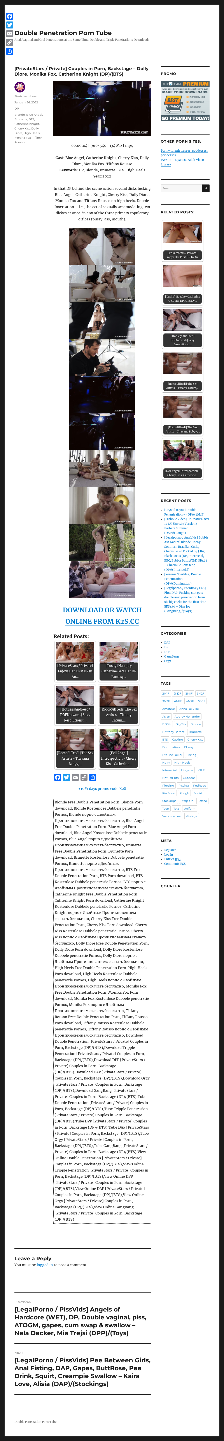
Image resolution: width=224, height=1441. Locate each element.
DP (16, 108)
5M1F (201, 701)
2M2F (177, 693)
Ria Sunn (168, 793)
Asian (166, 716)
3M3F (166, 701)
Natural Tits (170, 778)
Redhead (199, 785)
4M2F (190, 701)
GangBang (171, 656)
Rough (184, 793)
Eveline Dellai (172, 755)
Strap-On (187, 801)
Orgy (167, 661)
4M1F (178, 701)
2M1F (165, 693)
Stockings (169, 801)
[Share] (9, 51)
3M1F (189, 693)
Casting (177, 739)
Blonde (19, 114)
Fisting (191, 755)
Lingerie (187, 770)
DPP (167, 652)
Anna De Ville (189, 709)
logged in (45, 1265)
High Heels (32, 133)
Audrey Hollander (187, 716)
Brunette (20, 119)
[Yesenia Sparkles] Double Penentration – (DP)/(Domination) (182, 579)
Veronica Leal (172, 816)
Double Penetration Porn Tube (63, 33)
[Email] (9, 33)
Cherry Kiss (22, 128)
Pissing (183, 785)
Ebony (188, 747)
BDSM (166, 724)
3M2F (200, 693)
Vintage (191, 816)
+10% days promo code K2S (102, 788)
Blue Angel (34, 114)
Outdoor (189, 778)
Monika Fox (22, 137)
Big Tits (181, 724)
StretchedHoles (25, 96)
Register (170, 850)
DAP (167, 643)
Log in (168, 854)
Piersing (168, 785)
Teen (165, 808)
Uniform (190, 808)
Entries (172, 859)
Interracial (169, 770)
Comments (175, 864)
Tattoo (202, 801)
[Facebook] (9, 16)
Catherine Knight (26, 124)
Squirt (198, 793)
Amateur (168, 709)
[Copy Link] (9, 42)
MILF (201, 770)
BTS (31, 119)
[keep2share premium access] (185, 101)
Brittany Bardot (173, 732)
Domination (171, 747)
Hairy (166, 762)
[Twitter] (9, 25)
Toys (176, 808)
